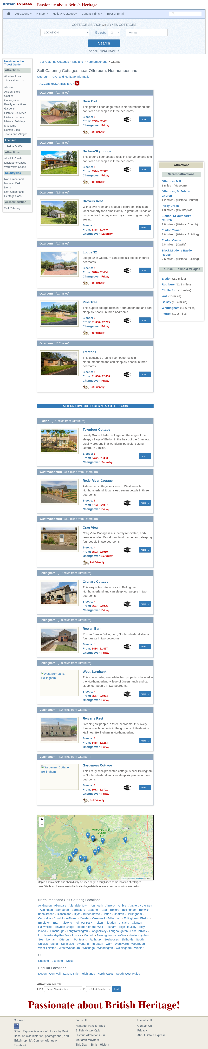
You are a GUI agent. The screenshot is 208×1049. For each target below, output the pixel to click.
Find (40, 989)
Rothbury (96, 939)
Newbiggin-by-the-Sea (111, 935)
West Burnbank (94, 671)
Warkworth (122, 943)
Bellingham (129, 909)
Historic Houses (14, 117)
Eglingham (131, 918)
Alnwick (110, 905)
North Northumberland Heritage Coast (14, 192)
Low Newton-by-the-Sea (54, 935)
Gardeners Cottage (97, 765)
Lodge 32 (90, 252)
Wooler (138, 948)
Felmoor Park (83, 922)
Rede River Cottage (98, 480)
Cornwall (55, 973)
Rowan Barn (92, 628)
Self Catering (12, 208)
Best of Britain (116, 13)
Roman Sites (12, 129)
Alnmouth (97, 905)
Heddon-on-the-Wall (90, 926)
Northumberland (96, 61)
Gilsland (124, 922)
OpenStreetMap (136, 878)
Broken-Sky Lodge (97, 151)
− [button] (42, 824)
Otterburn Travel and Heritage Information (64, 76)
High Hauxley (127, 926)
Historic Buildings (15, 121)
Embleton (44, 922)
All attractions (12, 76)
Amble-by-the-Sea (140, 905)
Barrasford (78, 909)
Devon (42, 973)
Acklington (45, 905)
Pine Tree (90, 302)
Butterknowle (91, 914)
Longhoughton (118, 931)
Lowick (76, 935)
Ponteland (80, 939)
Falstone (66, 922)
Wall (165, 296)
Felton (99, 922)
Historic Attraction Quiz (90, 1035)
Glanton (137, 922)
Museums (10, 125)
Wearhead (138, 943)
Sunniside (67, 943)
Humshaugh (56, 931)
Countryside (11, 100)
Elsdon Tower (171, 230)
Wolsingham (124, 948)
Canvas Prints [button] (91, 13)
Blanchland (64, 914)
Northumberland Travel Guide (14, 63)
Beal (105, 909)
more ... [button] (145, 119)
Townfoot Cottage (96, 429)
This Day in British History (92, 1044)
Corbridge (44, 918)
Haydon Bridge (64, 926)
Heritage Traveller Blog (90, 1025)
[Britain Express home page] (17, 4)
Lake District (71, 973)
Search (104, 43)
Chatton (119, 914)
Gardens (9, 108)
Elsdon (144, 918)
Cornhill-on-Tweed (65, 918)
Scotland (57, 960)
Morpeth (89, 935)
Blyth (77, 914)
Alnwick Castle (13, 158)
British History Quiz (88, 1030)
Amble (122, 905)
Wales (69, 960)
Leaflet (124, 878)
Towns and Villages (15, 134)
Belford (114, 909)
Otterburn (65, 939)
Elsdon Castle (171, 240)
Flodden (110, 922)
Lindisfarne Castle (15, 162)
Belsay (166, 302)
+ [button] (42, 819)
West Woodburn (69, 948)
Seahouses (111, 939)
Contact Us (144, 1025)
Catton (107, 914)
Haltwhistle (45, 926)
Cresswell (98, 918)
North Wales (105, 973)
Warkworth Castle (15, 166)
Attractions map (15, 80)
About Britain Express (151, 1035)
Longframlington (77, 931)
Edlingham (114, 918)
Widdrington (105, 948)
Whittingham (170, 307)
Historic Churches (15, 113)
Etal (55, 922)
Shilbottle (127, 939)
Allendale (60, 905)
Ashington (46, 909)
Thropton (97, 943)
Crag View (90, 527)
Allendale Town (78, 905)
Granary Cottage (95, 581)
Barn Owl (90, 101)
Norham (51, 939)
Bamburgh (62, 909)
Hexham (110, 926)
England (77, 61)
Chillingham (134, 914)
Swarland (83, 943)
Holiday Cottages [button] (64, 13)
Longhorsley (98, 931)
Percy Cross (170, 205)
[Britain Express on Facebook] (16, 1025)
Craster (85, 918)
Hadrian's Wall (14, 146)
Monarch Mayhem (87, 1039)
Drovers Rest (93, 201)
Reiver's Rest (93, 718)
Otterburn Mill (171, 181)
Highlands (88, 973)
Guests (101, 32)
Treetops (89, 352)
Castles (8, 95)
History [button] (41, 13)
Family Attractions (15, 104)
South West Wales (128, 973)
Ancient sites (12, 91)
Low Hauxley (138, 931)
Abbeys (8, 87)
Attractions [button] (22, 13)
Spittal (54, 943)
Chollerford (169, 290)
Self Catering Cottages (54, 61)
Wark (109, 943)
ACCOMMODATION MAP (56, 83)
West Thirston (47, 948)
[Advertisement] (17, 265)
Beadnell (93, 909)
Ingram (166, 313)
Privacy (142, 1030)
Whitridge (88, 948)
